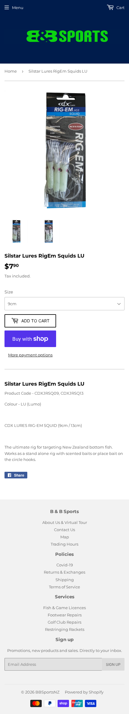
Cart (120, 7)
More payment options (30, 354)
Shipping (65, 579)
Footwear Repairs (65, 614)
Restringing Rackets (64, 629)
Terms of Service (64, 586)
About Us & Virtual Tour (64, 522)
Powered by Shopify (84, 692)
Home (10, 71)
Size (8, 292)
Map (64, 536)
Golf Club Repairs (64, 622)
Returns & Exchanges (64, 572)
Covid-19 (64, 564)
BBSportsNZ (47, 692)
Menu (17, 7)
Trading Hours (64, 544)
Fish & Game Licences (64, 607)
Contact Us (64, 529)
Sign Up (113, 664)
